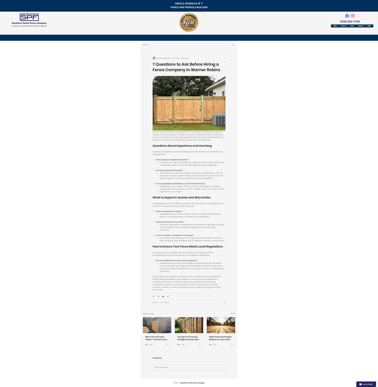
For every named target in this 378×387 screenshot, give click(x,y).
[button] (233, 44)
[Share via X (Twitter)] (158, 296)
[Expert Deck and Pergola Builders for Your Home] (221, 325)
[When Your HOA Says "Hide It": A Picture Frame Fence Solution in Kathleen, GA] (157, 325)
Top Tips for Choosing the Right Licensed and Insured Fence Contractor (187, 338)
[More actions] (224, 58)
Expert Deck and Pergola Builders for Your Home (220, 338)
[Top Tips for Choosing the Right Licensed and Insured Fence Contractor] (189, 325)
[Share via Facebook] (153, 296)
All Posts (145, 45)
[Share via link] (168, 296)
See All (233, 313)
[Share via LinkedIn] (163, 296)
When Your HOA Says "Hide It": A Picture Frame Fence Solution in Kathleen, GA (156, 338)
